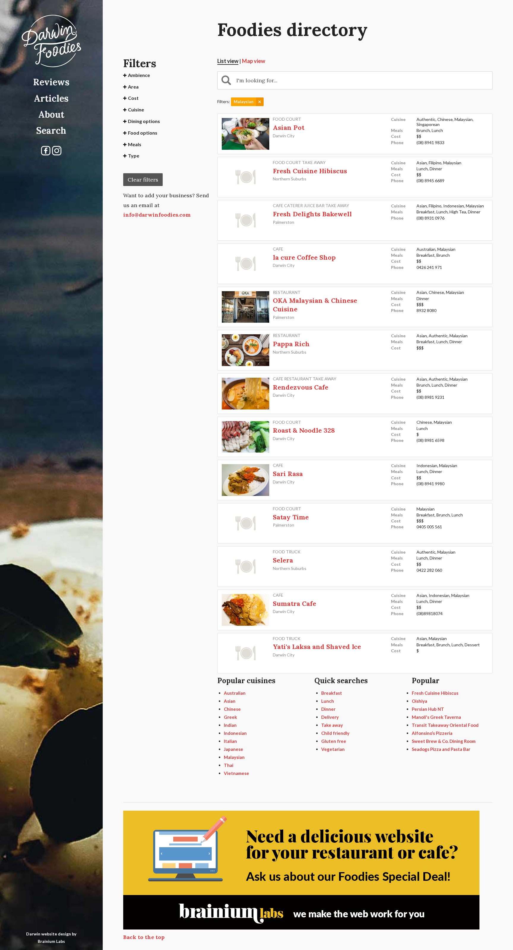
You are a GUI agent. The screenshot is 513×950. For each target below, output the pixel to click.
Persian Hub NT (428, 709)
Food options (142, 133)
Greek (230, 717)
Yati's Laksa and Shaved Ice (317, 646)
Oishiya (419, 701)
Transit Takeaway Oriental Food (445, 725)
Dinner (328, 709)
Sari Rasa (288, 474)
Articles (51, 98)
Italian (230, 741)
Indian (230, 725)
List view (227, 61)
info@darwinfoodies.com (157, 214)
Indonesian (235, 733)
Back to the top (143, 937)
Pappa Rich (291, 344)
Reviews (51, 82)
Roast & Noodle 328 (304, 430)
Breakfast (331, 693)
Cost (133, 98)
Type (133, 155)
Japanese (233, 749)
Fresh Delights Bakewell (312, 214)
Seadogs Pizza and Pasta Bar (441, 749)
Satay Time (291, 517)
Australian (235, 693)
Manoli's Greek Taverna (436, 717)
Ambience (139, 75)
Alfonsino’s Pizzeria (432, 733)
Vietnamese (236, 773)
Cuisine (136, 109)
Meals (134, 144)
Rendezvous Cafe (300, 387)
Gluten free (333, 741)
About (51, 114)
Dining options (144, 121)
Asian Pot (288, 127)
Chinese (232, 709)
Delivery (330, 717)
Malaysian (234, 757)
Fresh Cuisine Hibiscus (310, 171)
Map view (253, 61)
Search (51, 130)
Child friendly (335, 733)
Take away (332, 725)
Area (133, 86)
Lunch (327, 701)
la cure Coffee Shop (304, 257)
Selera (283, 560)
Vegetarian (333, 749)
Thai (228, 765)
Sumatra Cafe (294, 603)
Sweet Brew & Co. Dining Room (444, 741)
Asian (229, 701)
